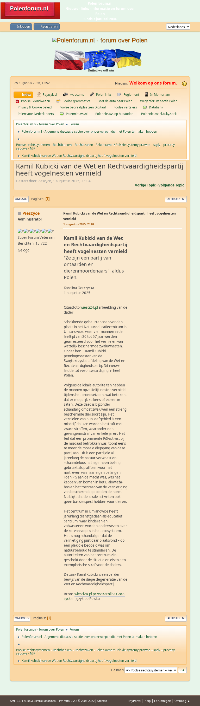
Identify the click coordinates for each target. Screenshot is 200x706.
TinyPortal (134, 701)
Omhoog (22, 618)
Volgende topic (171, 185)
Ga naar (117, 670)
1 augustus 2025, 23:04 (78, 224)
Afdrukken (175, 199)
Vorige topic (145, 185)
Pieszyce (31, 213)
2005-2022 (88, 700)
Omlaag (21, 199)
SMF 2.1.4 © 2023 (21, 700)
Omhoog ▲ (182, 701)
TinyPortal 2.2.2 (67, 700)
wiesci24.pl (89, 307)
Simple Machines (45, 700)
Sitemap (102, 700)
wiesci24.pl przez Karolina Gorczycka (94, 596)
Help (148, 701)
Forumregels (162, 701)
